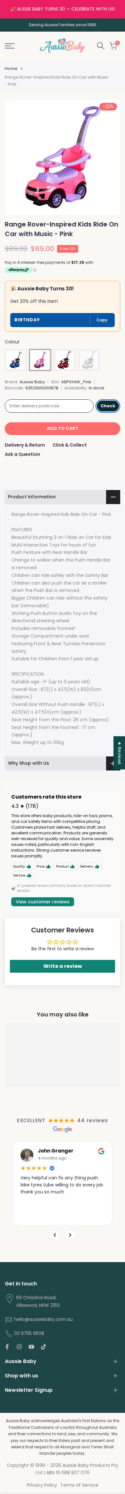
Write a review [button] (62, 966)
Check (108, 406)
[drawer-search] (100, 46)
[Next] (70, 1235)
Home (11, 68)
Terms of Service (79, 1485)
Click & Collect (70, 445)
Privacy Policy (42, 1485)
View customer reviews (43, 902)
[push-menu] (9, 46)
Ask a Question (22, 454)
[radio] (16, 360)
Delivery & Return (25, 445)
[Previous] (54, 1235)
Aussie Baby (32, 382)
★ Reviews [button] (119, 752)
